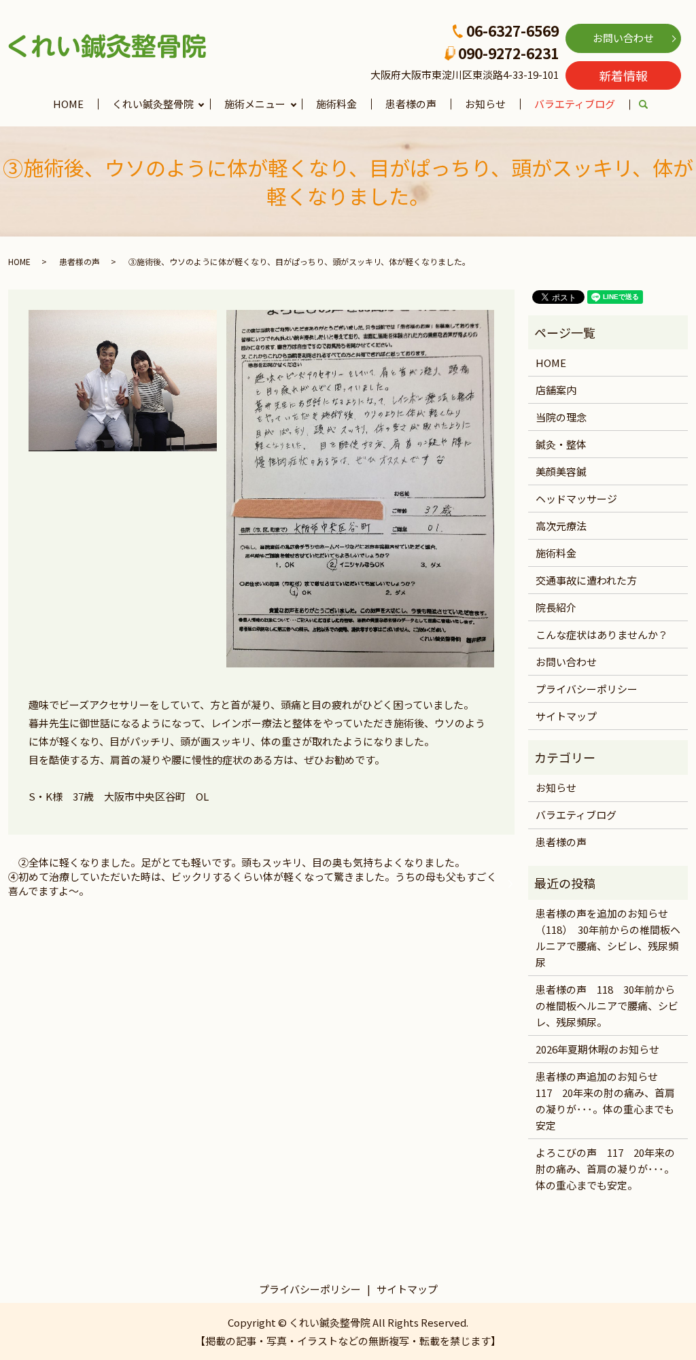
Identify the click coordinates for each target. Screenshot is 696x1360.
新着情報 (623, 75)
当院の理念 (561, 417)
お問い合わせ (623, 38)
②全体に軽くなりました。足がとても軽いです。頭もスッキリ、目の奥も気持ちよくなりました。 (241, 862)
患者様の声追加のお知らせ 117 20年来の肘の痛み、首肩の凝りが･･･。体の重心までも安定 (605, 1100)
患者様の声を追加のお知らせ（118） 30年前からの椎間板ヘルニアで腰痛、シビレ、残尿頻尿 (608, 937)
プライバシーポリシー (587, 689)
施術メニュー (254, 104)
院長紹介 (556, 607)
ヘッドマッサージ (576, 498)
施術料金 (336, 104)
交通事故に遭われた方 (586, 580)
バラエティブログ (574, 104)
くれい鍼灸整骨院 (153, 104)
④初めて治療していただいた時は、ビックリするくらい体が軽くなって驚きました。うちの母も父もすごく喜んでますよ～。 (252, 883)
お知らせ (485, 104)
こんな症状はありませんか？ (602, 634)
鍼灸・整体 (561, 444)
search (651, 105)
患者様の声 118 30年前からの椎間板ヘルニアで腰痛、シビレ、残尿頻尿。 (607, 1005)
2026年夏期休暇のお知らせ (597, 1049)
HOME (68, 104)
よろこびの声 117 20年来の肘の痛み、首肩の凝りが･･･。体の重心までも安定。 (605, 1168)
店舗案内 (556, 390)
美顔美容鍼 (561, 471)
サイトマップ (566, 716)
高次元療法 (561, 526)
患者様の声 (410, 104)
